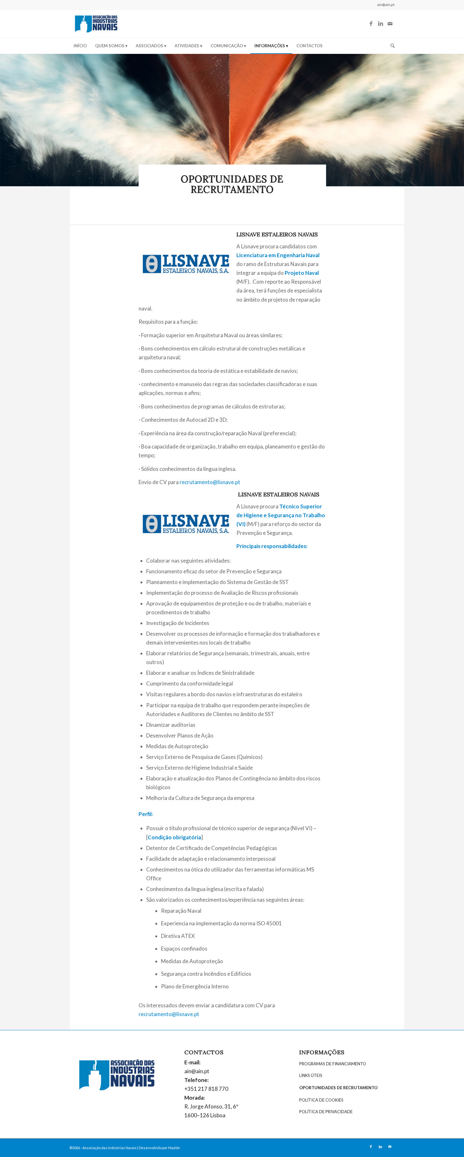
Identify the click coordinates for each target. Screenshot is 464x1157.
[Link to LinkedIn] (380, 23)
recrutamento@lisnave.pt (210, 482)
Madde (174, 1148)
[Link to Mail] (390, 23)
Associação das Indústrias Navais (109, 1148)
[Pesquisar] (390, 46)
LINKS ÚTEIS (310, 1075)
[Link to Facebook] (371, 23)
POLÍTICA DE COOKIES (321, 1099)
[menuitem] (80, 46)
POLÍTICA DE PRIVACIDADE (326, 1111)
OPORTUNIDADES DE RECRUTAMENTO (338, 1087)
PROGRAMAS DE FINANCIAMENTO (332, 1063)
